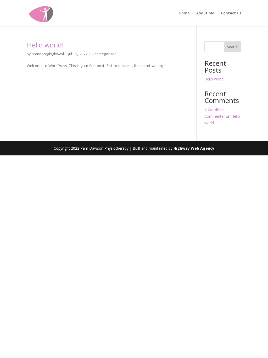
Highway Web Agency (194, 148)
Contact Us (231, 13)
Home (184, 13)
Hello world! (45, 45)
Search (232, 46)
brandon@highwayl (48, 53)
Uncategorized (104, 53)
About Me (205, 13)
